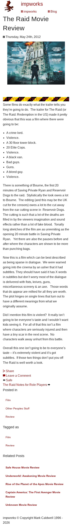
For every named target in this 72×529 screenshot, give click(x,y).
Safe (9, 380)
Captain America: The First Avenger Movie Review (33, 494)
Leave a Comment (18, 375)
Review (10, 416)
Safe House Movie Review (22, 467)
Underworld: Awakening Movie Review (31, 475)
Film (8, 400)
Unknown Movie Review (21, 504)
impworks (32, 4)
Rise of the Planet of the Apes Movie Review (34, 484)
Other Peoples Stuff (17, 408)
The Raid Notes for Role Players (25, 384)
